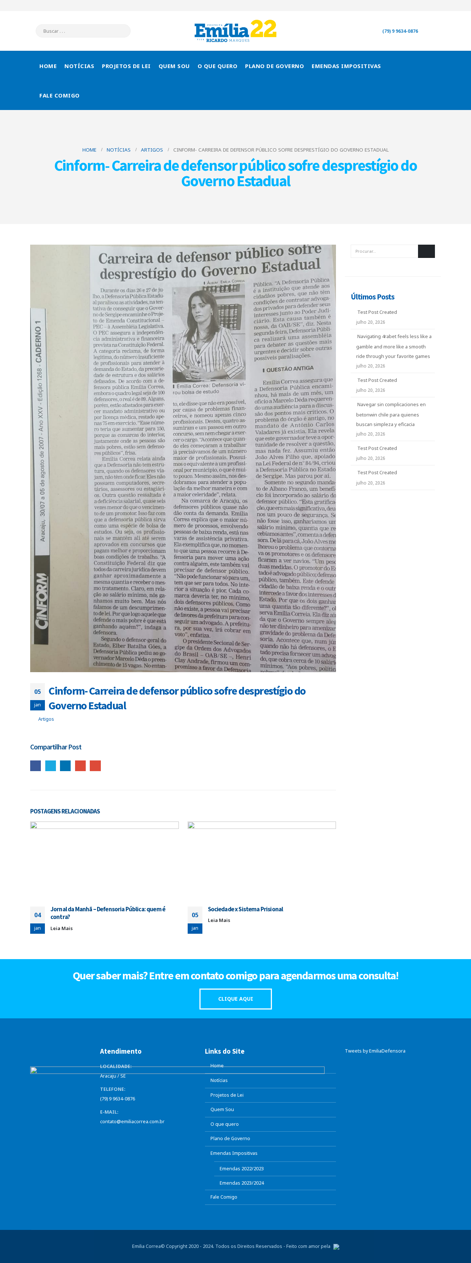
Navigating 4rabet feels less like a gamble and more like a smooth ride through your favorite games (394, 346)
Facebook (35, 765)
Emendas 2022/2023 (242, 1169)
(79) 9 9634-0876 (400, 31)
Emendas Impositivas (346, 66)
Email (95, 765)
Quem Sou (174, 66)
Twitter (50, 765)
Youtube (133, 1136)
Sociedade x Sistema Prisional (245, 909)
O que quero (218, 66)
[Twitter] (411, 5)
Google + (80, 765)
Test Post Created (377, 312)
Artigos (46, 719)
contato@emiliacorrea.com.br (132, 1121)
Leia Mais (62, 928)
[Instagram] (435, 5)
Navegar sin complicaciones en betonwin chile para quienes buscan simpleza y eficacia (391, 414)
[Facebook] (399, 5)
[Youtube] (423, 5)
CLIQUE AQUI (235, 998)
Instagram (147, 1136)
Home (48, 66)
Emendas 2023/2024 (242, 1183)
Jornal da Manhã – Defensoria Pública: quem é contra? (107, 913)
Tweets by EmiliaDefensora (375, 1051)
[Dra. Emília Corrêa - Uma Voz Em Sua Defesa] (235, 30)
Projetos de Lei (126, 66)
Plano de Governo (274, 66)
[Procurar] (120, 31)
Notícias (79, 66)
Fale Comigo (59, 95)
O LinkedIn (65, 765)
